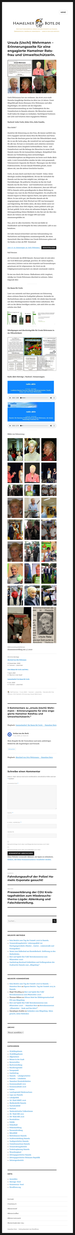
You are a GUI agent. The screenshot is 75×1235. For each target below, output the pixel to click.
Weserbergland (15, 1152)
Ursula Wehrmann (36, 694)
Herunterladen (49, 247)
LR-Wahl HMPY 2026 (17, 1100)
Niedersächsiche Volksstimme (21, 1111)
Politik (12, 1122)
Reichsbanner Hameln (18, 1136)
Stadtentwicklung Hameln (19, 1138)
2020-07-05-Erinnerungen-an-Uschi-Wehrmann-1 (24, 247)
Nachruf (12, 1108)
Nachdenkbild (14, 1106)
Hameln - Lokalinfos (35, 692)
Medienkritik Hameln (17, 1103)
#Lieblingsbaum (15, 1051)
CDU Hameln (17, 694)
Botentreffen (14, 1062)
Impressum (12, 1204)
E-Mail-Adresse (14, 822)
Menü (63, 12)
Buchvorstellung (15, 1065)
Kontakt (11, 1199)
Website (11, 832)
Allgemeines (14, 1057)
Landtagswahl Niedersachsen (20, 1092)
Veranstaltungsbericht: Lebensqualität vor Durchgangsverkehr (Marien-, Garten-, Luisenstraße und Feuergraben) (31, 946)
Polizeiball (13, 1125)
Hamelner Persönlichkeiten (20, 1081)
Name (10, 813)
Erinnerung (25, 694)
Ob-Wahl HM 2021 (16, 1114)
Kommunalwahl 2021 (17, 1084)
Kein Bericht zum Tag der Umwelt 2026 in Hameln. (29, 940)
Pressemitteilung (16, 1130)
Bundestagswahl (15, 1068)
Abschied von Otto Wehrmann (17, 660)
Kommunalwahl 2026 (17, 1087)
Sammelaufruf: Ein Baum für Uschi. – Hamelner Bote (36, 725)
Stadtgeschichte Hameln (19, 1141)
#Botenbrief (12, 1209)
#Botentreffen (13, 1213)
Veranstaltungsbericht (18, 1147)
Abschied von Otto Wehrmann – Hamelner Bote (34, 757)
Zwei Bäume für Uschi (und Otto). (18, 669)
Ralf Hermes (14, 692)
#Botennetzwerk (14, 1218)
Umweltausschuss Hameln (19, 1144)
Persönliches (14, 1119)
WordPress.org (15, 1187)
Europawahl (14, 1070)
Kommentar (13, 783)
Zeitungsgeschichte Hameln (20, 1155)
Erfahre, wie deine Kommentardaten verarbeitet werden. (29, 860)
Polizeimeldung (15, 1128)
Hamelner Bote (12, 1229)
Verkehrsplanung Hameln (19, 1149)
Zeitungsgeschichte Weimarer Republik (24, 1158)
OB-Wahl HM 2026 (16, 1117)
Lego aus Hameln (16, 1095)
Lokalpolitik (14, 1098)
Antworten (11, 749)
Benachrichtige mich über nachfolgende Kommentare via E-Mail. (28, 844)
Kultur (11, 1089)
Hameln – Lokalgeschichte (19, 1076)
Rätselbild (13, 1133)
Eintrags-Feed (15, 1182)
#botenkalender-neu (16, 1223)
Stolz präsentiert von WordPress (29, 1229)
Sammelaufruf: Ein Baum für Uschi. (19, 679)
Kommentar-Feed (16, 1184)
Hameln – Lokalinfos (17, 1078)
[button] (19, 318)
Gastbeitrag (14, 1073)
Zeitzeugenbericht (16, 1160)
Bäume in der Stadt (16, 1059)
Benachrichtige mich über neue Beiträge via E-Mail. (24, 849)
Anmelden (13, 1179)
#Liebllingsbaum (16, 1054)
